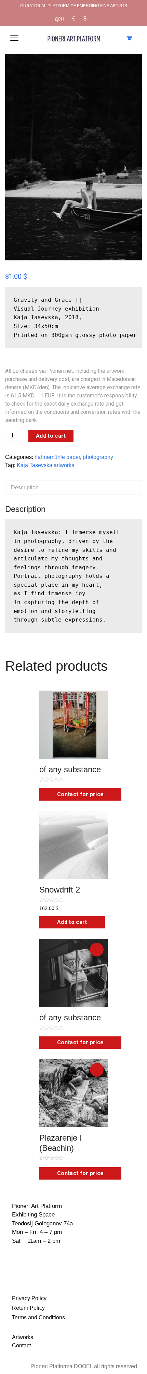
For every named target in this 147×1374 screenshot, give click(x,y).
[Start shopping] (129, 38)
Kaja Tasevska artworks (45, 465)
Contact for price (80, 794)
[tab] (73, 487)
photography (98, 457)
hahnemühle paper (57, 457)
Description (25, 487)
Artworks (22, 1337)
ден (59, 19)
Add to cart (51, 436)
